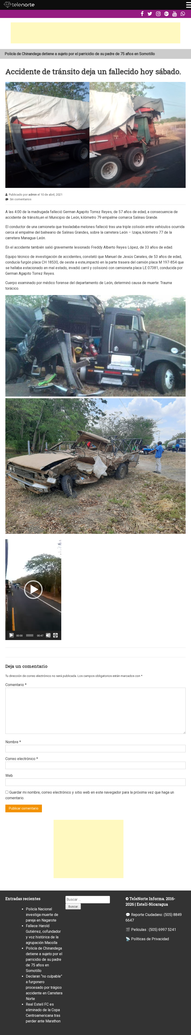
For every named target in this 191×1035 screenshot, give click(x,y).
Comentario (16, 685)
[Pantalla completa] (55, 635)
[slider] (29, 635)
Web (9, 775)
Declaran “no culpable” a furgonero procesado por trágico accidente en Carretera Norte (44, 987)
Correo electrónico (21, 759)
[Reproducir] (11, 635)
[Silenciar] (48, 635)
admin (32, 194)
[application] (33, 589)
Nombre (13, 742)
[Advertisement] (95, 32)
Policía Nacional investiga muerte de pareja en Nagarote (50, 54)
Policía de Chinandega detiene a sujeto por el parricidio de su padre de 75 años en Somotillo (44, 959)
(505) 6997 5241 (162, 929)
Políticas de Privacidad (150, 939)
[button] (33, 589)
